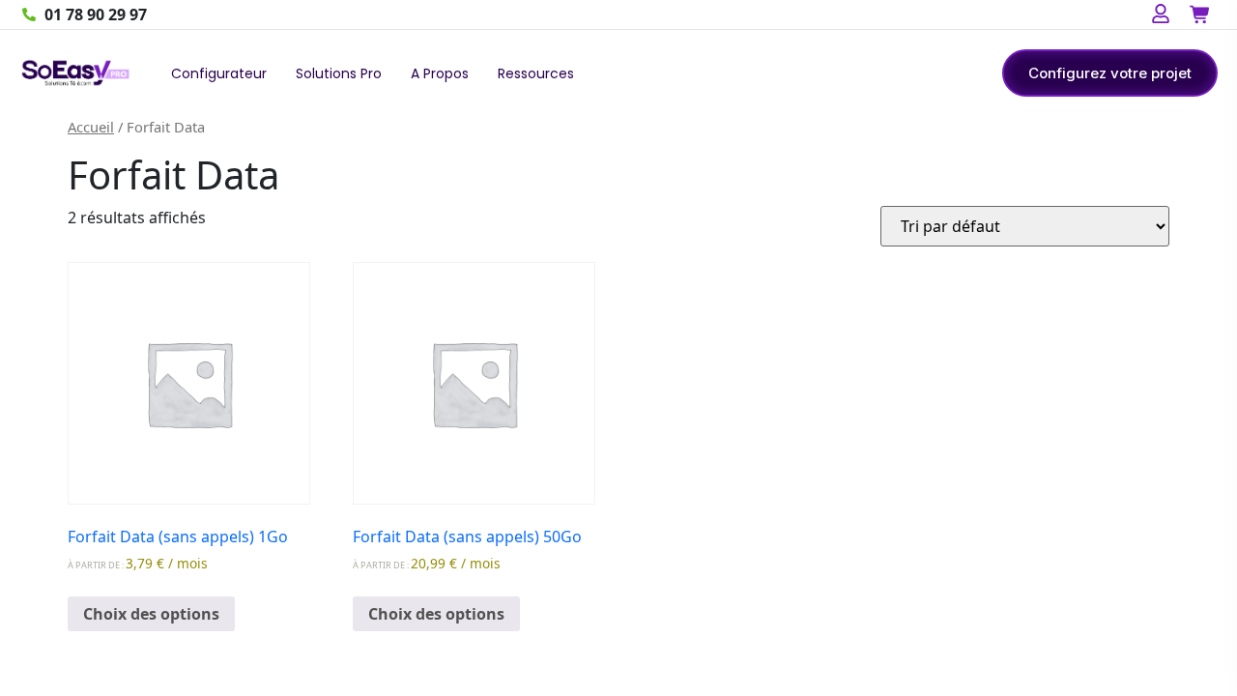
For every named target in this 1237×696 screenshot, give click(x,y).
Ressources (536, 73)
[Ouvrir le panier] (1199, 14)
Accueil (91, 126)
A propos (440, 73)
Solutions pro (339, 73)
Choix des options (151, 613)
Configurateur (219, 73)
